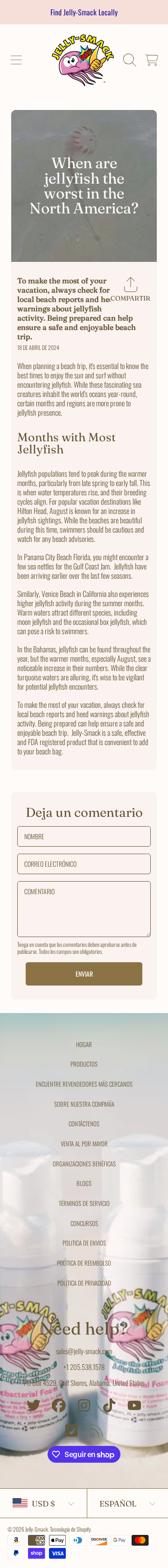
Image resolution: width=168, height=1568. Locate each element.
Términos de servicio (84, 1203)
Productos (84, 1063)
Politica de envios (84, 1242)
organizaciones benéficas (84, 1163)
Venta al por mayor (84, 1143)
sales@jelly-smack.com (84, 1351)
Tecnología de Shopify (70, 1529)
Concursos (84, 1223)
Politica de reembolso (84, 1262)
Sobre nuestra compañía (84, 1104)
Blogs (84, 1183)
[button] (16, 60)
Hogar (84, 1044)
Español (117, 1503)
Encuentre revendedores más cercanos (84, 1084)
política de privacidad (84, 1282)
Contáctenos (84, 1123)
